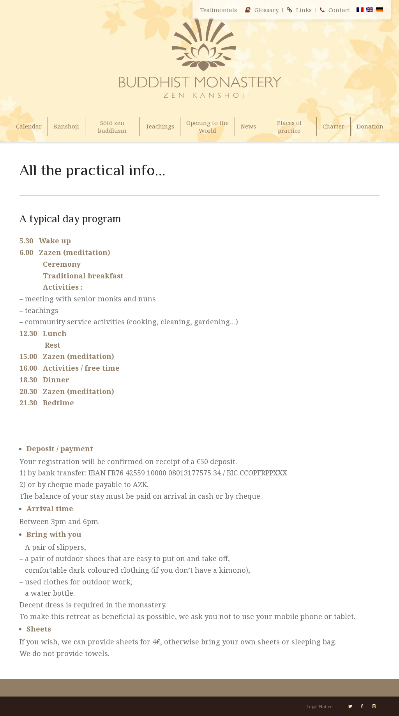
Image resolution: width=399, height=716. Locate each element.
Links (304, 10)
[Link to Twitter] (350, 706)
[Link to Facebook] (362, 706)
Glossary (266, 10)
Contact (339, 10)
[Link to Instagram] (374, 706)
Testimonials (218, 10)
